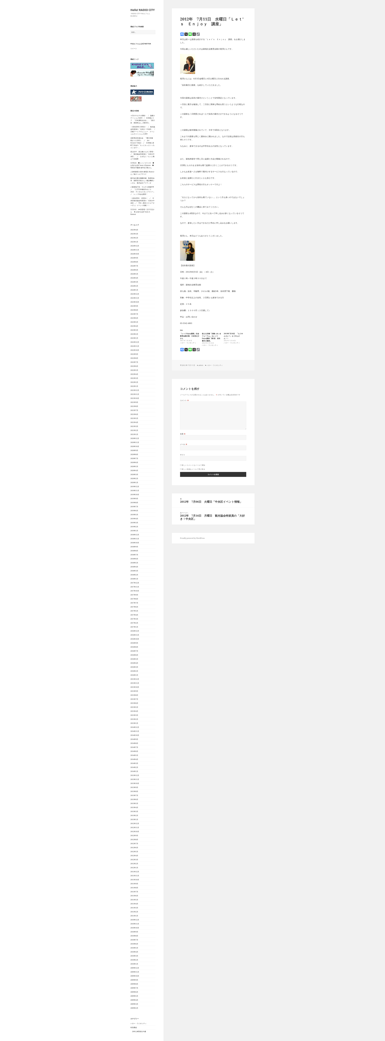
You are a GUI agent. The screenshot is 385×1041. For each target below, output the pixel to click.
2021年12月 (134, 390)
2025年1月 (134, 242)
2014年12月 (134, 727)
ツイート (133, 48)
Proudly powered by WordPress (192, 538)
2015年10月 (134, 687)
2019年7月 (134, 506)
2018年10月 (134, 543)
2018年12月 (134, 535)
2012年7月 (134, 843)
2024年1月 (134, 290)
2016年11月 (134, 635)
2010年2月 (134, 960)
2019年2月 (134, 527)
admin (200, 365)
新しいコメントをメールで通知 (193, 465)
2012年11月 (134, 827)
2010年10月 (134, 928)
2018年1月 (134, 579)
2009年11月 (134, 972)
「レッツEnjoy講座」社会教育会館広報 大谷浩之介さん (189, 335)
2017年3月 (134, 619)
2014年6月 (134, 751)
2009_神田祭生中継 (139, 1031)
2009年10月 (134, 976)
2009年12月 (134, 968)
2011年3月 (134, 908)
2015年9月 (134, 691)
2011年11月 (134, 876)
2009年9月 (134, 980)
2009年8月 (134, 984)
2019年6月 (134, 510)
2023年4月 (134, 326)
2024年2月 (134, 286)
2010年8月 (134, 936)
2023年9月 (134, 306)
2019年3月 (134, 523)
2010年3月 (134, 956)
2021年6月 (134, 414)
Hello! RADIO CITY (142, 10)
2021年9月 (134, 402)
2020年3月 (134, 474)
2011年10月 (134, 880)
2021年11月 (134, 394)
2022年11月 (134, 346)
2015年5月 (134, 707)
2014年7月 (134, 747)
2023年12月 (134, 294)
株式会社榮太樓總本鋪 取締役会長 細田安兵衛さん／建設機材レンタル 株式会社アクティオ (142, 180)
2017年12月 (134, 583)
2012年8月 (134, 839)
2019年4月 (134, 518)
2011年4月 (134, 904)
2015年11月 (134, 683)
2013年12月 (134, 775)
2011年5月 (134, 900)
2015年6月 (134, 703)
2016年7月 (134, 651)
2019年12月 (134, 486)
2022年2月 (134, 382)
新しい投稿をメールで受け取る (193, 469)
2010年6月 (134, 944)
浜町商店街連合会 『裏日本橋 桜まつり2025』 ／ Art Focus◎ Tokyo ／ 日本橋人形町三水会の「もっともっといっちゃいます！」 (142, 143)
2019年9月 (134, 498)
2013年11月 (134, 779)
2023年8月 (134, 310)
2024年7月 (134, 266)
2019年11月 (134, 490)
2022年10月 (134, 350)
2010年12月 (134, 920)
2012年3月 (134, 859)
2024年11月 (134, 250)
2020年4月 (134, 470)
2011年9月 (134, 884)
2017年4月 (134, 615)
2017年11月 (134, 587)
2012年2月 (134, 863)
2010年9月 (134, 932)
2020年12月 (134, 438)
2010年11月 (134, 924)
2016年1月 (134, 675)
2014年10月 (134, 735)
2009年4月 (134, 1000)
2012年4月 (134, 855)
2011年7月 (134, 892)
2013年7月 (134, 795)
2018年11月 (134, 539)
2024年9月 (134, 258)
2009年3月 (134, 1004)
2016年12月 (134, 631)
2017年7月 (134, 603)
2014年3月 (134, 763)
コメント (184, 400)
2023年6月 (134, 318)
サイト (182, 455)
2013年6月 (134, 799)
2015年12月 (134, 679)
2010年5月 (134, 948)
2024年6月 (134, 270)
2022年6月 (134, 366)
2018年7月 (134, 555)
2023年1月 (134, 338)
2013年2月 (134, 815)
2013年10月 (134, 783)
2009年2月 (134, 1008)
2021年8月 (134, 406)
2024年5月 (134, 274)
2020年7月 (134, 458)
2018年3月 (134, 571)
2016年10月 (134, 639)
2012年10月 (134, 831)
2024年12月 (134, 246)
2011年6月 (134, 896)
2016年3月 (134, 667)
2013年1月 (134, 819)
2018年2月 (134, 575)
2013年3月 (134, 811)
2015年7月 (134, 699)
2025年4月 (134, 230)
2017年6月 (134, 607)
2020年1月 (134, 482)
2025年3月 (134, 234)
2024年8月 (134, 262)
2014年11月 (134, 731)
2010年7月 (134, 940)
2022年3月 (134, 378)
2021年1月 (134, 434)
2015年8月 (134, 695)
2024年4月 (134, 278)
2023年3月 (134, 330)
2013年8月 (134, 791)
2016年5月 (134, 659)
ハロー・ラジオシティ (138, 1023)
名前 (183, 434)
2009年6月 (134, 992)
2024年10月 (134, 254)
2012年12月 (134, 823)
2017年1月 (134, 627)
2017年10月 (134, 591)
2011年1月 (134, 916)
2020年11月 (134, 442)
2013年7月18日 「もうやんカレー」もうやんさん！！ (233, 335)
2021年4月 (134, 422)
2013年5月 (134, 803)
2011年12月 (134, 872)
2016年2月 (134, 671)
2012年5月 (134, 851)
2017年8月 (134, 599)
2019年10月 (134, 494)
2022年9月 (134, 354)
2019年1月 (134, 531)
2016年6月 (134, 655)
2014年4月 (134, 759)
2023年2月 (134, 334)
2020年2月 (134, 478)
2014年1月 (134, 771)
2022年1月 (134, 386)
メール (183, 444)
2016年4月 (134, 663)
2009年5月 (134, 996)
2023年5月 (134, 322)
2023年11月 (134, 298)
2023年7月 (134, 314)
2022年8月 (134, 358)
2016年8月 (134, 647)
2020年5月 (134, 466)
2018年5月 (134, 563)
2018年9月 (134, 547)
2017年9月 (134, 595)
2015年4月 (134, 711)
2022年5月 (134, 370)
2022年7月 (134, 362)
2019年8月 (134, 502)
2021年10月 (134, 398)
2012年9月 (134, 835)
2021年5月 (134, 418)
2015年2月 (134, 719)
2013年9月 (134, 787)
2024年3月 (134, 282)
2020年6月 (134, 462)
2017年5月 (134, 611)
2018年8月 (134, 551)
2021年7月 (134, 410)
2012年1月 (134, 867)
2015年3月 (134, 715)
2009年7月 (134, 988)
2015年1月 (134, 723)
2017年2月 (134, 623)
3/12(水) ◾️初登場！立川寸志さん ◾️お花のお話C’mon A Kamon (142, 211)
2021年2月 (134, 430)
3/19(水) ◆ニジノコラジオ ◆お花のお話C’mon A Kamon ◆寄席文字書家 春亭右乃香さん (142, 165)
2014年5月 (134, 755)
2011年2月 (134, 912)
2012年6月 (134, 847)
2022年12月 (134, 342)
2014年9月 (134, 739)
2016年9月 (134, 643)
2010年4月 (134, 952)
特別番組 (133, 1027)
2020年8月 (134, 454)
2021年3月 (134, 426)
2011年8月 (134, 888)
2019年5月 (134, 514)
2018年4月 (134, 567)
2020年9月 (134, 450)
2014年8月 (134, 743)
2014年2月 (134, 767)
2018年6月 (134, 559)
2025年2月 (134, 238)
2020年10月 (134, 446)
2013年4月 (134, 807)
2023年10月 (134, 302)
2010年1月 (134, 964)
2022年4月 (134, 374)
